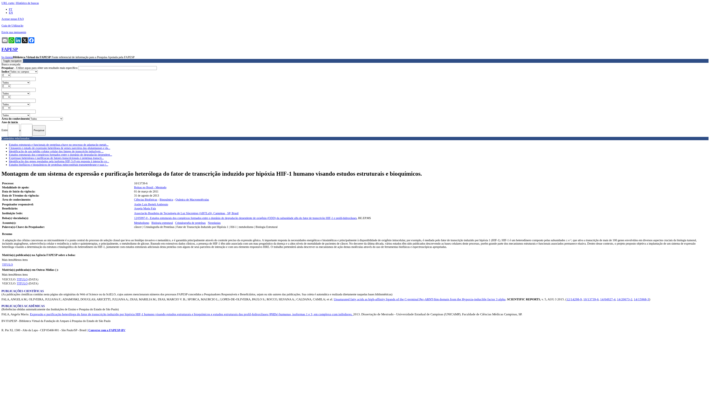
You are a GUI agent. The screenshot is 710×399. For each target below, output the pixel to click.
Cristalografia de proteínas (190, 222)
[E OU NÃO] (6, 75)
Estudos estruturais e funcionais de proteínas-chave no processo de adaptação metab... (59, 144)
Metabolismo (141, 222)
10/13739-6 (591, 299)
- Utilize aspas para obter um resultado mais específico (39, 67)
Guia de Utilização (12, 25)
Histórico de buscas (27, 3)
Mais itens (8, 259)
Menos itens (21, 259)
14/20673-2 (624, 299)
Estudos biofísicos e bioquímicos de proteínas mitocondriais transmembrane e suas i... (58, 164)
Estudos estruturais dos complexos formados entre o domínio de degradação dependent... (60, 154)
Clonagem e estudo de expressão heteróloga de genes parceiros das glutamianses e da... (59, 148)
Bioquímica (166, 199)
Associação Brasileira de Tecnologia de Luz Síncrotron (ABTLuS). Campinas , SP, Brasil (186, 213)
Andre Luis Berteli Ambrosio (151, 204)
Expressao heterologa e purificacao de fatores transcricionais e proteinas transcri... (56, 158)
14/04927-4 (608, 299)
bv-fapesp (7, 57)
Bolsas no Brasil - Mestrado (150, 187)
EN (11, 12)
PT (10, 9)
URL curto (7, 3)
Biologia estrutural (162, 222)
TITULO (7, 264)
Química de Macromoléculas (192, 199)
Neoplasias (214, 222)
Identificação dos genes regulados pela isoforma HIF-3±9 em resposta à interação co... (59, 161)
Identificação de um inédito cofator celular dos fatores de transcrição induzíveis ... (56, 151)
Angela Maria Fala (145, 208)
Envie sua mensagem (13, 32)
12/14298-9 (574, 299)
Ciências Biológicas (145, 199)
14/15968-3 (641, 299)
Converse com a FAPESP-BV (107, 330)
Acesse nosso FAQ (12, 19)
